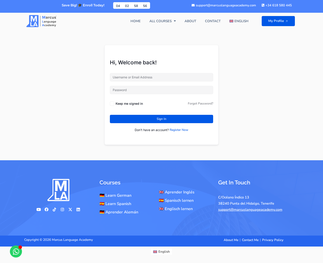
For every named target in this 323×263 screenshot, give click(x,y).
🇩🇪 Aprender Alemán (119, 212)
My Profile (276, 21)
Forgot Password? (200, 103)
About (190, 21)
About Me (231, 240)
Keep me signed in (129, 103)
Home (136, 21)
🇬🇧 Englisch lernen (176, 208)
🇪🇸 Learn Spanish (115, 203)
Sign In (161, 119)
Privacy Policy (272, 240)
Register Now (179, 130)
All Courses (160, 21)
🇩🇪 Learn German (115, 195)
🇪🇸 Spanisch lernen (176, 200)
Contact (213, 21)
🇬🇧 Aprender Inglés (176, 192)
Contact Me (250, 240)
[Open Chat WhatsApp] (16, 251)
